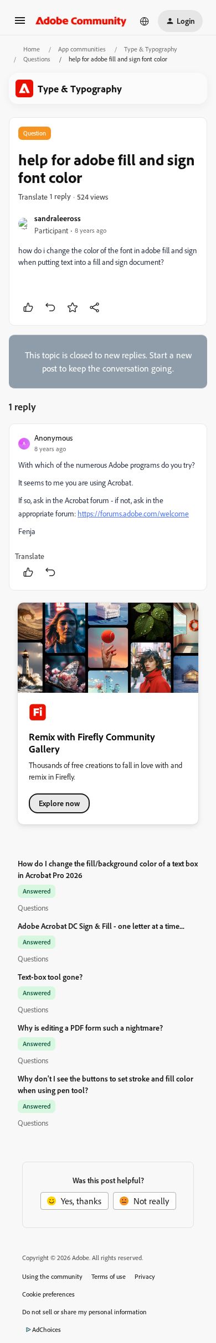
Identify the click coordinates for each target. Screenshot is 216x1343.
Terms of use (108, 1276)
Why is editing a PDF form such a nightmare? (90, 1027)
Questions (36, 59)
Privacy (145, 1276)
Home (31, 49)
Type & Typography (150, 49)
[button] (20, 23)
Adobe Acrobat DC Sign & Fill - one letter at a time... (101, 926)
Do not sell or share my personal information (84, 1312)
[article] (108, 507)
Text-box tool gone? (50, 976)
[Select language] (144, 21)
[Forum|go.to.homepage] (81, 21)
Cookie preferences (48, 1294)
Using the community (52, 1276)
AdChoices (46, 1329)
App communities (82, 49)
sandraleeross (57, 218)
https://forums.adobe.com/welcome (133, 513)
